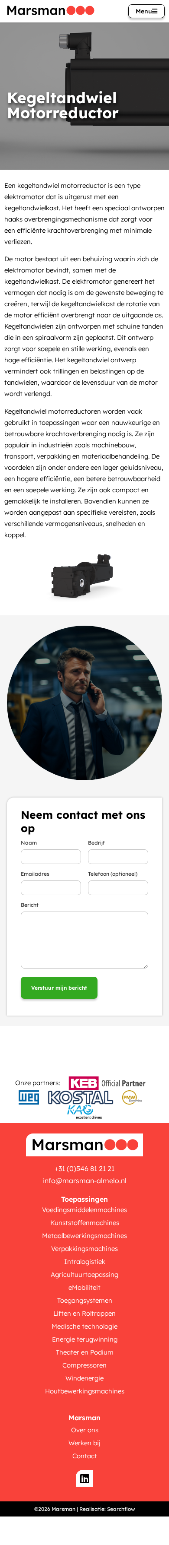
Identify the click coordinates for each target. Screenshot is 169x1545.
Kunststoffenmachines (84, 1223)
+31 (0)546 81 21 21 (84, 1168)
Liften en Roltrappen (84, 1313)
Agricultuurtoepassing (84, 1274)
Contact (84, 1456)
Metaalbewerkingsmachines (84, 1236)
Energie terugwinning (84, 1339)
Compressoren (84, 1365)
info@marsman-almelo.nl (85, 1180)
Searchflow (121, 1509)
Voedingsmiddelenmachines (84, 1210)
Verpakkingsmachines (84, 1248)
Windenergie (84, 1378)
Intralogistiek (84, 1261)
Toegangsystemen (84, 1300)
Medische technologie (84, 1326)
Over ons (84, 1430)
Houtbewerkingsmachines (84, 1391)
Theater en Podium (85, 1352)
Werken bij (84, 1443)
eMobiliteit (84, 1287)
